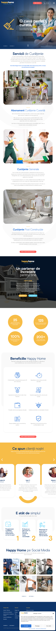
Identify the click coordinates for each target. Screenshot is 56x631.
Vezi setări (48, 626)
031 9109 (47, 3)
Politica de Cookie (32, 628)
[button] (53, 613)
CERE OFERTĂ (37, 3)
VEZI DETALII (22, 295)
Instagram (31, 596)
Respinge (37, 626)
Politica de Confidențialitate (41, 628)
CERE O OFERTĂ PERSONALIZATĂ (28, 251)
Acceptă (26, 626)
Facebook (24, 596)
